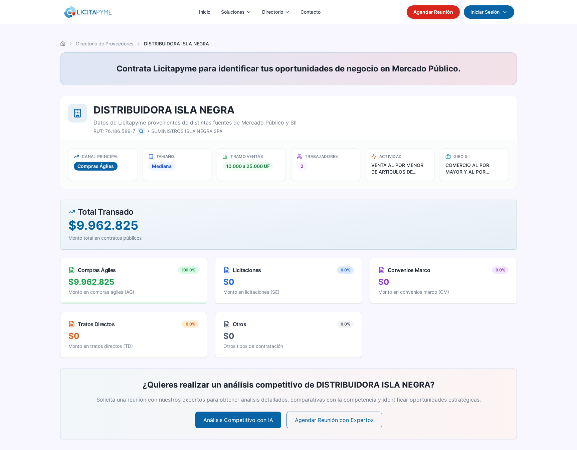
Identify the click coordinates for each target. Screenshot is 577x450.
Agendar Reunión (433, 12)
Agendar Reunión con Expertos (334, 420)
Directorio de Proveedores (104, 43)
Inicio (204, 12)
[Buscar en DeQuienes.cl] (141, 131)
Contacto (311, 12)
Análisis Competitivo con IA (238, 420)
